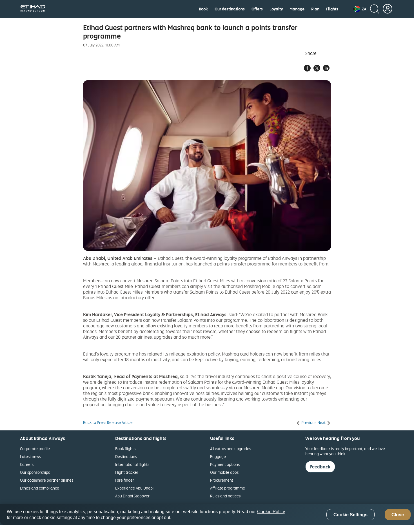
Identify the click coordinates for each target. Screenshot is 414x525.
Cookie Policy (271, 511)
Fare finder (124, 480)
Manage (297, 9)
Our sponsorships (35, 472)
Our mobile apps (224, 472)
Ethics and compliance (39, 488)
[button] (359, 9)
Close (397, 514)
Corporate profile (35, 448)
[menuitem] (203, 9)
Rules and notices (225, 496)
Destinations (126, 456)
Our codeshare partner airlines (46, 480)
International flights (132, 464)
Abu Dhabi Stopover (132, 496)
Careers (27, 464)
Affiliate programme (227, 488)
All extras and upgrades (230, 448)
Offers (257, 9)
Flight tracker (126, 472)
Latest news (30, 456)
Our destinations (230, 9)
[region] (207, 514)
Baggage (218, 456)
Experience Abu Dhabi (134, 488)
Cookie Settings (350, 514)
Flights (332, 9)
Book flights (125, 448)
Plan (315, 9)
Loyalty (276, 9)
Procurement (221, 480)
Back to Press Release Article (108, 422)
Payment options (225, 464)
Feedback (320, 467)
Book (203, 9)
